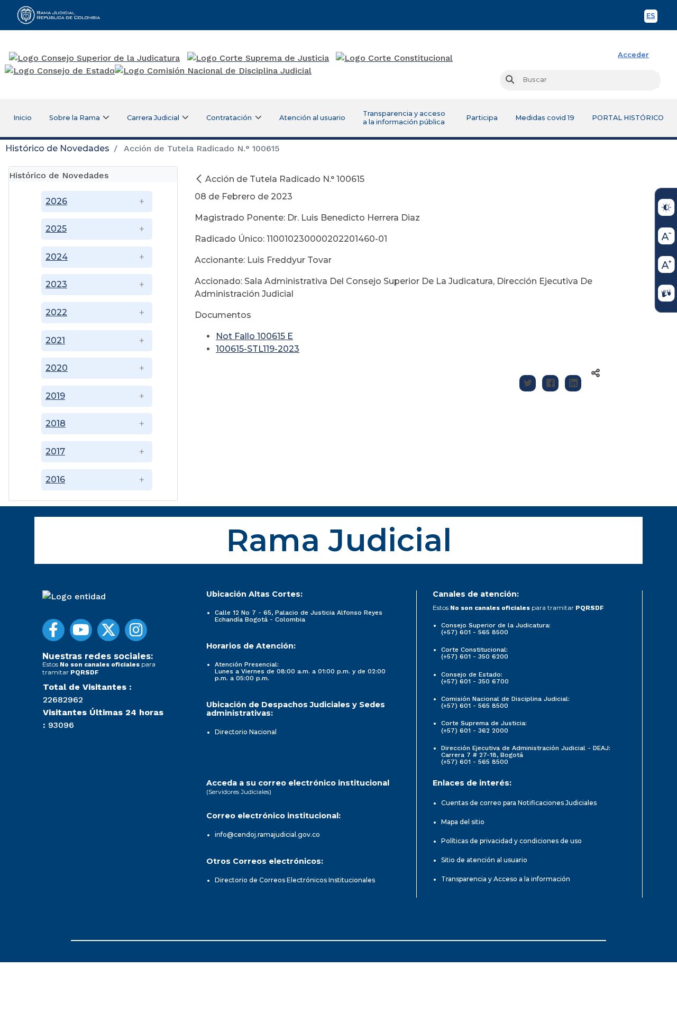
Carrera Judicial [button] (153, 118)
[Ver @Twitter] (108, 630)
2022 (56, 312)
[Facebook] (550, 383)
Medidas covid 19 (544, 118)
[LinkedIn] (573, 383)
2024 (56, 257)
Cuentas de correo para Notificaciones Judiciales (519, 803)
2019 (55, 396)
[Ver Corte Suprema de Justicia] (258, 58)
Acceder (633, 55)
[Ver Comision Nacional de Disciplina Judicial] (213, 71)
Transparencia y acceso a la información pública (404, 117)
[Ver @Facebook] (53, 630)
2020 (56, 368)
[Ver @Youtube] (81, 630)
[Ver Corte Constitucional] (395, 58)
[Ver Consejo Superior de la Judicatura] (94, 58)
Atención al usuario (312, 118)
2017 (55, 451)
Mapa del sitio (462, 822)
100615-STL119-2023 (257, 349)
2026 (56, 201)
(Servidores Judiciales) (238, 792)
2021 (55, 340)
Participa (482, 118)
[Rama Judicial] (63, 15)
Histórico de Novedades (57, 148)
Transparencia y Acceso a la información (505, 879)
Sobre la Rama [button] (74, 118)
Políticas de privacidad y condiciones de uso (511, 841)
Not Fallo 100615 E (254, 336)
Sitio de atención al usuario (484, 860)
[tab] (93, 174)
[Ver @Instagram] (136, 630)
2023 (56, 284)
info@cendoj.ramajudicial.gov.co (267, 834)
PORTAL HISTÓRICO (628, 118)
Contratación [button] (229, 118)
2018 (55, 423)
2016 (55, 479)
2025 (56, 229)
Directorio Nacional (246, 732)
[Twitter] (527, 383)
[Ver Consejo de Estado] (60, 71)
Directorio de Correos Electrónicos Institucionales (295, 880)
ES (651, 17)
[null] (200, 179)
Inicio (22, 118)
